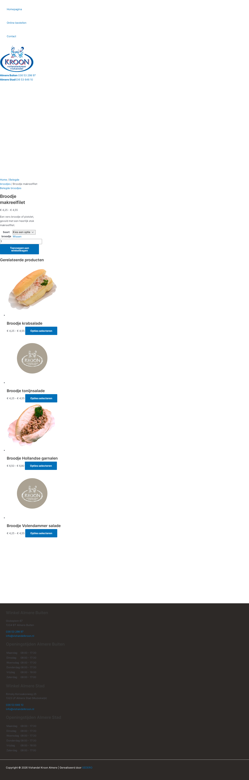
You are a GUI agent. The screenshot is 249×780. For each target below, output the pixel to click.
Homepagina (14, 9)
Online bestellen (16, 22)
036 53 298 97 (18, 75)
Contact (11, 36)
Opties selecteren (41, 330)
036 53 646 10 (16, 79)
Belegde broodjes (10, 188)
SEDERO (87, 767)
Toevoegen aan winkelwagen (19, 249)
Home (3, 179)
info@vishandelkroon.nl (20, 635)
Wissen (17, 236)
